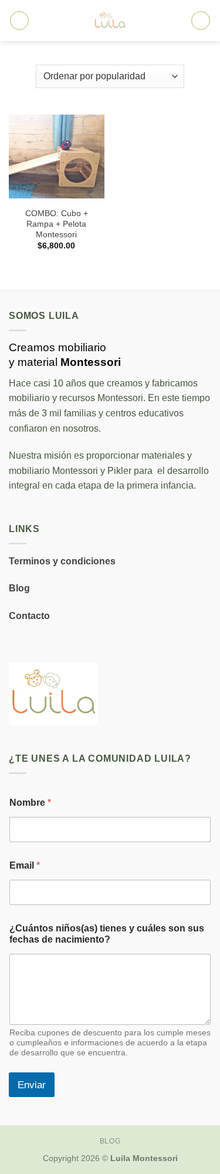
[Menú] (19, 20)
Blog (19, 588)
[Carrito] (200, 20)
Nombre (30, 803)
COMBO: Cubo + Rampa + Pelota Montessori (56, 223)
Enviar (32, 1085)
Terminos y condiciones (62, 561)
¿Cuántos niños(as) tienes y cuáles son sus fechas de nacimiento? (106, 933)
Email (24, 865)
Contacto (29, 616)
